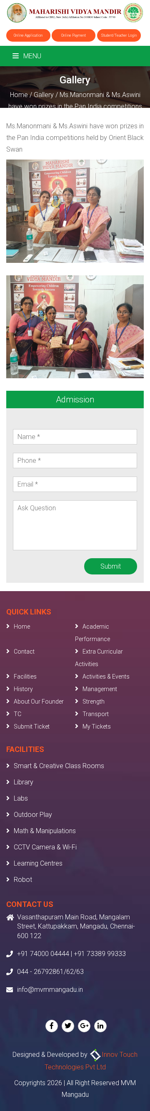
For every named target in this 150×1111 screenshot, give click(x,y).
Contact (24, 651)
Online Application (28, 35)
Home (19, 95)
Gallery (44, 95)
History (23, 689)
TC (17, 714)
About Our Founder (39, 701)
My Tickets (96, 726)
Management (99, 689)
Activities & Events (106, 676)
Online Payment (73, 35)
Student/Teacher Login (119, 35)
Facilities (25, 676)
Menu (31, 56)
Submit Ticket (32, 726)
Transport (95, 714)
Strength (93, 701)
